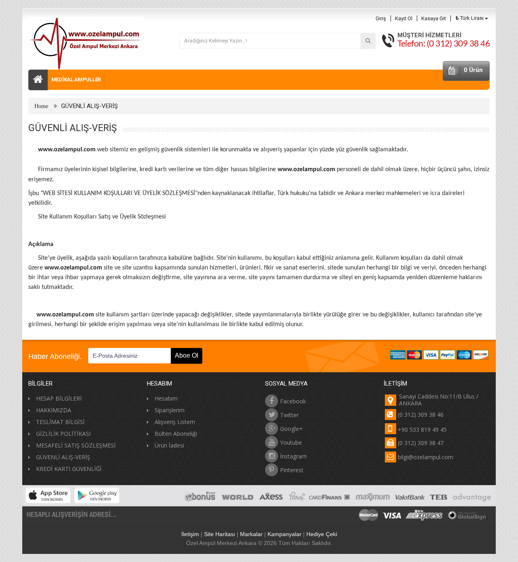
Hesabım (166, 398)
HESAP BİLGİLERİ (59, 398)
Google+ (291, 428)
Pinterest (292, 469)
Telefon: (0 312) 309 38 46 (443, 44)
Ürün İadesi (169, 445)
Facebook (293, 400)
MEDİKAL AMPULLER (76, 79)
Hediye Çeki (321, 534)
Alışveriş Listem (175, 422)
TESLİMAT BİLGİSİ (60, 422)
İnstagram (293, 455)
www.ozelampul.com (67, 149)
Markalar (251, 534)
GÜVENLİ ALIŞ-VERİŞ (89, 106)
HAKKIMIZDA (53, 410)
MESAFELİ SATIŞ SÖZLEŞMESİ (76, 445)
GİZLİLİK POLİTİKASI (63, 433)
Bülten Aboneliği (176, 433)
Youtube (291, 442)
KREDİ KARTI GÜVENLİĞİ (69, 469)
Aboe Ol (186, 355)
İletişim (190, 534)
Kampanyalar (284, 534)
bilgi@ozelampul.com (425, 457)
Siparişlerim (170, 410)
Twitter (289, 414)
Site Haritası (219, 534)
